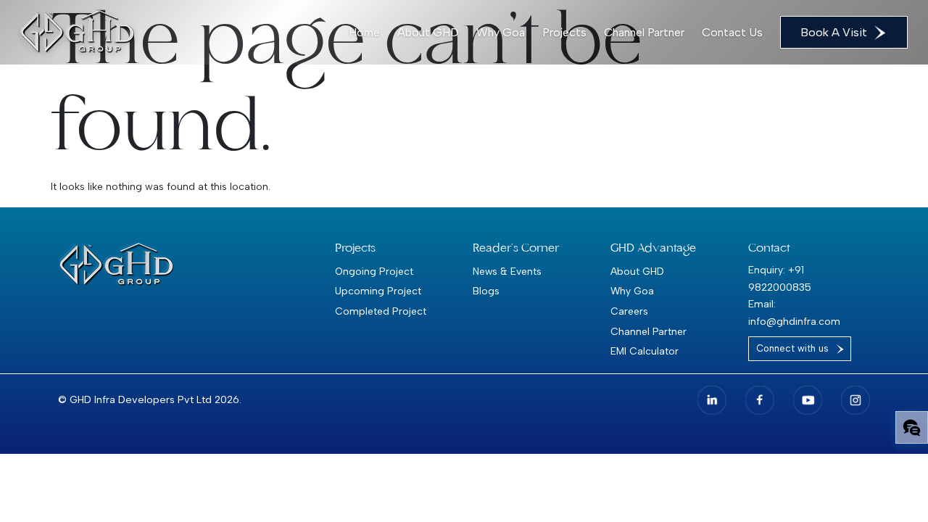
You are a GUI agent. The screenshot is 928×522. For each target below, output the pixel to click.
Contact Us (732, 32)
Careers (629, 311)
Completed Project (380, 311)
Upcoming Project (378, 291)
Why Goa (500, 32)
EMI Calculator (644, 351)
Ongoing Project (374, 271)
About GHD (428, 32)
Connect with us (792, 348)
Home (364, 32)
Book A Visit (833, 32)
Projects (564, 32)
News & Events (507, 271)
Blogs (486, 291)
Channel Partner (644, 32)
